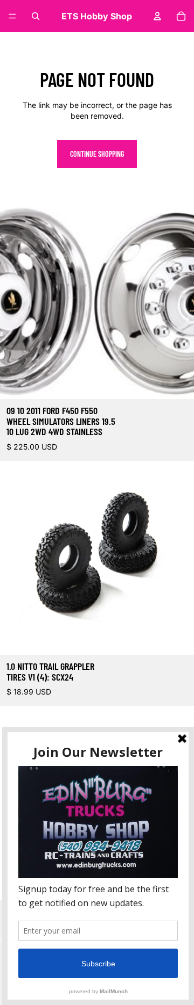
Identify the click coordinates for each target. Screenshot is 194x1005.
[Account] (157, 16)
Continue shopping (97, 153)
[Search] (35, 16)
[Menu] (12, 16)
